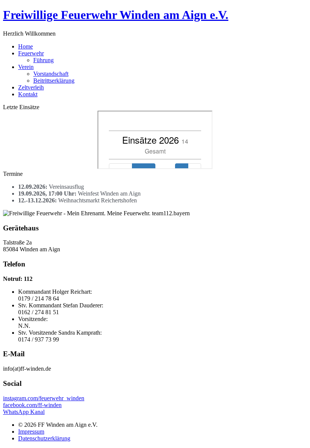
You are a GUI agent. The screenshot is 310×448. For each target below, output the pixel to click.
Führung (43, 60)
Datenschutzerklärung (44, 438)
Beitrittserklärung (53, 80)
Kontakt (27, 94)
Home (25, 46)
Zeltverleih (31, 87)
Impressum (31, 431)
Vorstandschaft (50, 73)
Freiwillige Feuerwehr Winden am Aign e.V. (115, 15)
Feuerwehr (31, 53)
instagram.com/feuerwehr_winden (43, 398)
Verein (26, 67)
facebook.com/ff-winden (32, 405)
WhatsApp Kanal (24, 412)
